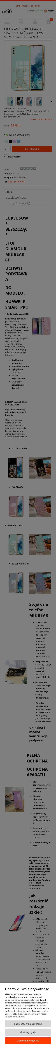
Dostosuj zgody (28, 1032)
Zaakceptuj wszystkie (28, 1040)
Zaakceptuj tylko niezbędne (28, 1024)
